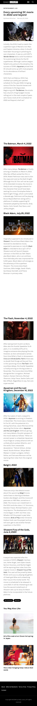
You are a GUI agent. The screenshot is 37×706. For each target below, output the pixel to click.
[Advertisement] (18, 121)
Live (16, 8)
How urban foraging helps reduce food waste (18, 669)
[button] (18, 31)
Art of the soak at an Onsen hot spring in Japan (18, 637)
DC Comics (8, 600)
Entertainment (9, 8)
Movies (17, 600)
